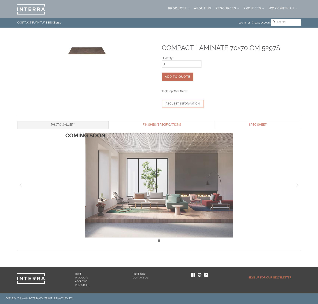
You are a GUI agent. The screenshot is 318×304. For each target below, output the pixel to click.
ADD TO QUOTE (177, 76)
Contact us (140, 277)
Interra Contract (40, 298)
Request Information (183, 103)
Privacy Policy (63, 298)
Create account (261, 22)
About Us (202, 8)
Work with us (282, 8)
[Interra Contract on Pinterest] (199, 275)
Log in (242, 22)
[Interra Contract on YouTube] (206, 275)
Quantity (167, 58)
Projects (253, 8)
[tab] (63, 125)
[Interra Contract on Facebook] (193, 275)
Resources (226, 8)
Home (78, 274)
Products (178, 8)
